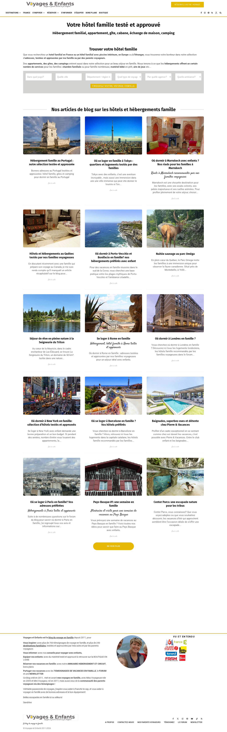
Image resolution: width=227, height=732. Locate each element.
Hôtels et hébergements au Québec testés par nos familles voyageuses (51, 255)
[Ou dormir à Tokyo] (113, 135)
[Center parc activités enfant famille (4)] (175, 477)
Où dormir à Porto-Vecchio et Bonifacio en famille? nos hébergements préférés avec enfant (113, 257)
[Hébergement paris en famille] (51, 477)
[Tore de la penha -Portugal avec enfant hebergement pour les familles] (51, 135)
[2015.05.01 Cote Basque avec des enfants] (113, 477)
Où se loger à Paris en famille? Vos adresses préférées (51, 503)
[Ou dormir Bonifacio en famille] (113, 228)
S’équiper (79, 13)
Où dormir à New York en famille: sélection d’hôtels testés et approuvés (51, 422)
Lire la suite (51, 183)
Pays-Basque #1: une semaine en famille (113, 503)
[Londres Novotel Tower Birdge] (175, 313)
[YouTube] (191, 719)
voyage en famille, (77, 643)
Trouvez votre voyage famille (113, 86)
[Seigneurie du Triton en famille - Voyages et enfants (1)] (51, 313)
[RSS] (212, 12)
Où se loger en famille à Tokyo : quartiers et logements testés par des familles (113, 164)
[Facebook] (201, 12)
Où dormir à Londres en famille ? (175, 338)
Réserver (51, 13)
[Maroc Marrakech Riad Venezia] (175, 135)
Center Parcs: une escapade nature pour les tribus (175, 503)
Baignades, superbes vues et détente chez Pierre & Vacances (175, 422)
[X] (177, 719)
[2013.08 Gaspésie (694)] (51, 228)
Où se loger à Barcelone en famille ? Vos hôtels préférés (113, 422)
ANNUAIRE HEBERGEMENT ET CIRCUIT (86, 664)
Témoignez (169, 722)
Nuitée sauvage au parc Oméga (175, 254)
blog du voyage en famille (61, 637)
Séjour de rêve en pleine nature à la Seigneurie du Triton (52, 340)
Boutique (103, 13)
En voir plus (113, 546)
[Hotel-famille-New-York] (51, 396)
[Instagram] (205, 12)
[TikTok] (196, 719)
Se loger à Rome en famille (113, 338)
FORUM (102, 671)
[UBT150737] (175, 396)
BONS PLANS (91, 13)
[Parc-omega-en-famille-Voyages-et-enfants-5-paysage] (175, 228)
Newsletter (196, 722)
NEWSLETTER (36, 674)
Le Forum (182, 722)
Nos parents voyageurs (148, 722)
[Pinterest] (208, 12)
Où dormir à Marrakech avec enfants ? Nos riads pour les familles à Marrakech (175, 164)
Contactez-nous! (126, 722)
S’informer (66, 13)
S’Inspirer (37, 13)
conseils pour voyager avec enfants (64, 653)
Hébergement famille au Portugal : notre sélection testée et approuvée (51, 162)
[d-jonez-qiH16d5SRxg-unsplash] (113, 396)
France (26, 13)
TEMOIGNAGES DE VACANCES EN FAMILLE (75, 671)
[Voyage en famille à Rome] (113, 313)
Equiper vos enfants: (33, 657)
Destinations (12, 13)
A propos (109, 722)
